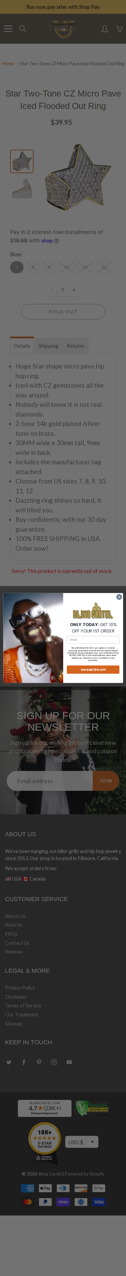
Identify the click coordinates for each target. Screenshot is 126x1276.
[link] (93, 611)
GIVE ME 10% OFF (93, 669)
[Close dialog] (119, 597)
